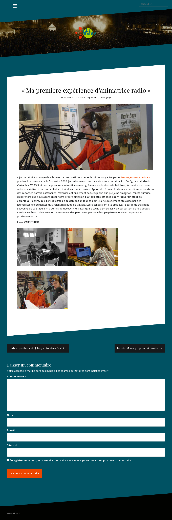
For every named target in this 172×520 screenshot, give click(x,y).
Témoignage (105, 97)
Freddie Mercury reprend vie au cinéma (139, 348)
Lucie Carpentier (88, 97)
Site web (12, 445)
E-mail (11, 430)
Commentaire (16, 376)
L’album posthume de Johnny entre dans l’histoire (38, 348)
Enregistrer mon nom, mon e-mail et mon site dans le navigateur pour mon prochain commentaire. (71, 460)
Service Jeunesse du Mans (135, 177)
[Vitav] (86, 32)
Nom (10, 415)
